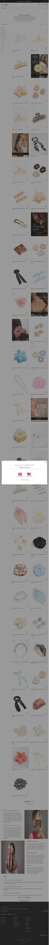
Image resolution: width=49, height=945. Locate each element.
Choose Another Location (24, 479)
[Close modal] (46, 462)
